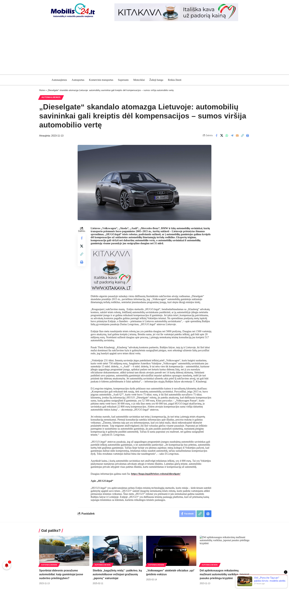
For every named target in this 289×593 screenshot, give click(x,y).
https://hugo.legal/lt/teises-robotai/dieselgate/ (155, 473)
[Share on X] (221, 135)
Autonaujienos (51, 97)
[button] (242, 135)
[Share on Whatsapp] (226, 135)
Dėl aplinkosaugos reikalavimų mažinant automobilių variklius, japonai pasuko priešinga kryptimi (224, 574)
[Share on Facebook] (216, 135)
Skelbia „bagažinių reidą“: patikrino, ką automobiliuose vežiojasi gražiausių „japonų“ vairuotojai (117, 574)
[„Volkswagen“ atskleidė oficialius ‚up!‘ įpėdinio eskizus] (171, 551)
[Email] (237, 135)
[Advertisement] (144, 49)
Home (42, 90)
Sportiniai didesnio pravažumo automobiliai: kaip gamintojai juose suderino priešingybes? (61, 574)
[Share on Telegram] (232, 135)
